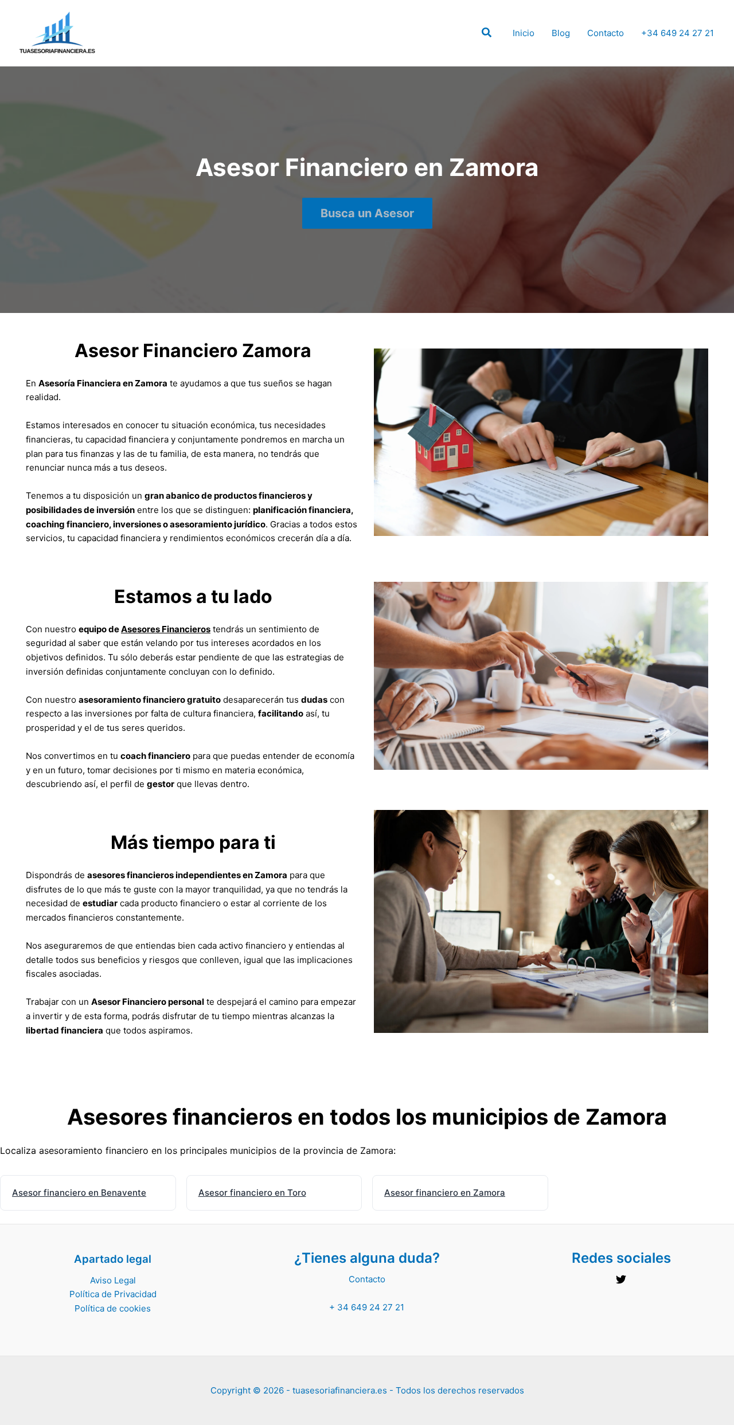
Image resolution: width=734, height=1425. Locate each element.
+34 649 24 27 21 (677, 33)
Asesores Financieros (165, 629)
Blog (561, 33)
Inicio (523, 33)
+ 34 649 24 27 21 (366, 1307)
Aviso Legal (113, 1280)
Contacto (605, 33)
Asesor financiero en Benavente (79, 1192)
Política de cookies (113, 1308)
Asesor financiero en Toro (252, 1192)
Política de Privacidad (113, 1294)
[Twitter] (621, 1279)
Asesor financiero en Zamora (444, 1192)
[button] (487, 34)
